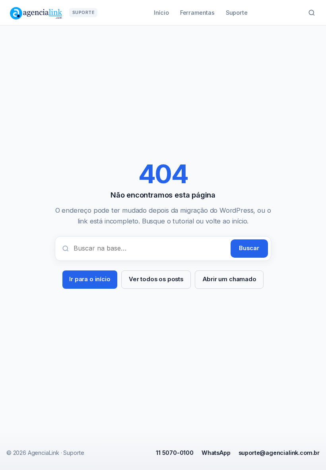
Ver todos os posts (156, 279)
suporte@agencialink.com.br (279, 452)
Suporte (237, 12)
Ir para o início (89, 279)
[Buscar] (312, 13)
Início (161, 12)
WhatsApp (216, 452)
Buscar (249, 248)
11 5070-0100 (175, 452)
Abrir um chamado (229, 279)
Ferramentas (197, 12)
